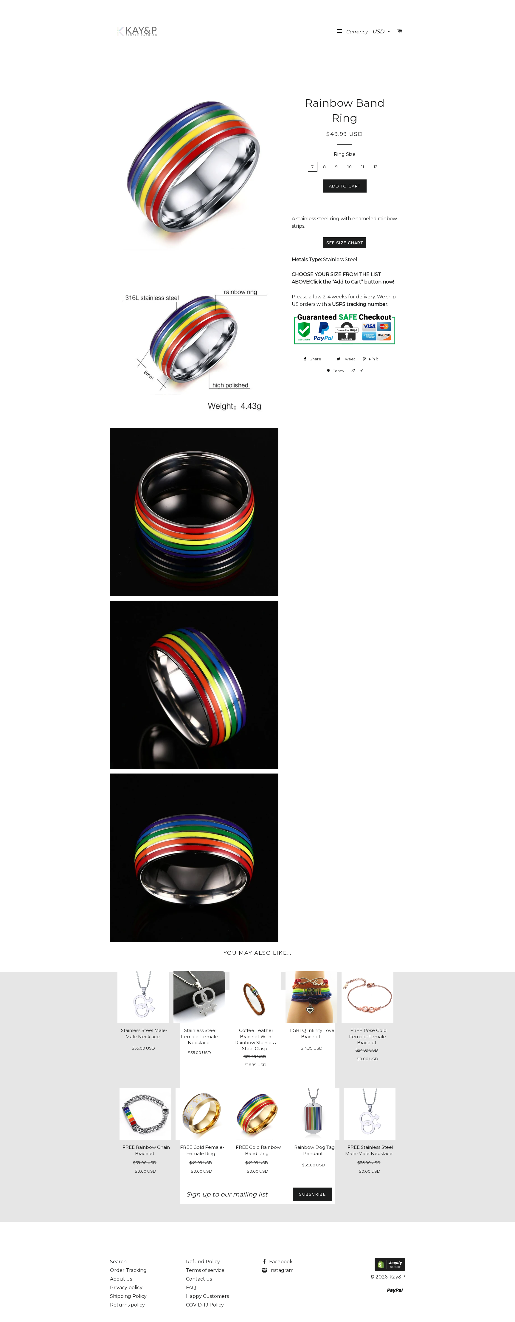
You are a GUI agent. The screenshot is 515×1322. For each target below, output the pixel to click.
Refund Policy (203, 1261)
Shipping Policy (128, 1296)
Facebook (280, 1261)
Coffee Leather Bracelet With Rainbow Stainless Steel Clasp (255, 1039)
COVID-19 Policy (205, 1305)
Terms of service (205, 1270)
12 (376, 166)
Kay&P (397, 1277)
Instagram (281, 1270)
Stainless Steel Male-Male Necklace (144, 1033)
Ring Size (345, 154)
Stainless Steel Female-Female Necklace (199, 1036)
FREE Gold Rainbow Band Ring (258, 1150)
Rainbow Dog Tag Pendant (314, 1150)
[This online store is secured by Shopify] (390, 1269)
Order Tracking (128, 1270)
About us (121, 1279)
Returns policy (127, 1305)
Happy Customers (207, 1296)
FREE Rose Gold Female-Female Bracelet (368, 1036)
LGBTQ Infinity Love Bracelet (312, 1033)
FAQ (191, 1287)
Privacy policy (126, 1287)
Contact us (199, 1279)
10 (350, 166)
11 (362, 166)
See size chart (344, 242)
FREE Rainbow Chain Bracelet (146, 1150)
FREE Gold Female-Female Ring (202, 1150)
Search (118, 1261)
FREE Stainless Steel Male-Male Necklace (369, 1150)
